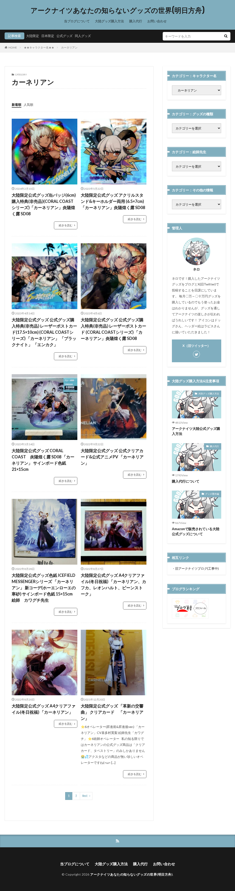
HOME (12, 47)
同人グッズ (83, 36)
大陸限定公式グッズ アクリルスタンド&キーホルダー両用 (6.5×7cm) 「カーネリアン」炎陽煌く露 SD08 (113, 201)
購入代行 (135, 21)
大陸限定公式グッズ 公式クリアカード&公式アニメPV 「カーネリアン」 (112, 457)
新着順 (16, 104)
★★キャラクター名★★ (39, 47)
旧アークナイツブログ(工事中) (197, 568)
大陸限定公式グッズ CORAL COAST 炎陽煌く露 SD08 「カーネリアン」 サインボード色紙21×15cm (43, 460)
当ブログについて (77, 21)
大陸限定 (32, 36)
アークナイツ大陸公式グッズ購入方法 (196, 431)
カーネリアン (69, 47)
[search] (225, 36)
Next (85, 796)
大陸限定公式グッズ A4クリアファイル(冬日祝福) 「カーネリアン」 (44, 709)
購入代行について (185, 481)
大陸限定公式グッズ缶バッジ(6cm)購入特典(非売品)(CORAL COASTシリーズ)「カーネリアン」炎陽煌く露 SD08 (44, 204)
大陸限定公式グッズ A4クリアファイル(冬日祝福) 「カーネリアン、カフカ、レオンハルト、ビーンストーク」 (113, 584)
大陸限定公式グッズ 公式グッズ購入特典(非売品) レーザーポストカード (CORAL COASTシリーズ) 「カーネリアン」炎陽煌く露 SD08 (113, 329)
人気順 (28, 104)
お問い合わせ (157, 21)
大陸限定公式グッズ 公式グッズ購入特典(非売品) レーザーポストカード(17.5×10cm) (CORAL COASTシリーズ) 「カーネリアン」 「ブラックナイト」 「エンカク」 (44, 332)
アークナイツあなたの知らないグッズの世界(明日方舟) (118, 10)
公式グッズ (64, 36)
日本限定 (47, 36)
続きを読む (66, 225)
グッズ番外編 (212, 493)
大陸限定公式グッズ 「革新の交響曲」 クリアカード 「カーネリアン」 (112, 712)
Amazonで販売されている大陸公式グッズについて (195, 531)
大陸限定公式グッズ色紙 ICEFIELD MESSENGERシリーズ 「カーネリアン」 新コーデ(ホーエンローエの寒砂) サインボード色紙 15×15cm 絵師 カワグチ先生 (44, 588)
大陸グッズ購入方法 (109, 21)
